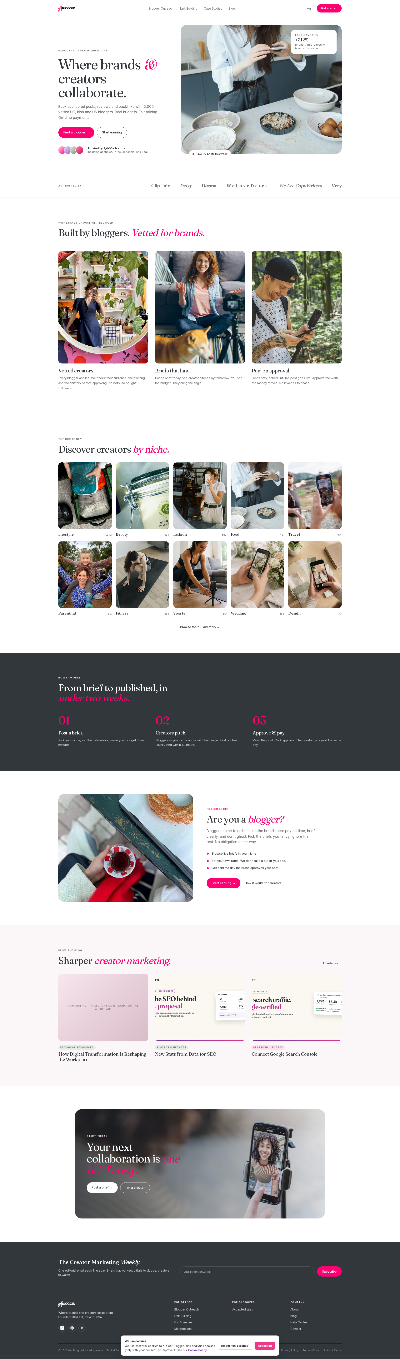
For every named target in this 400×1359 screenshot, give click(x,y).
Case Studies (213, 8)
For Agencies (183, 1322)
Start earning (112, 132)
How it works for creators (263, 883)
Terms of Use (310, 1350)
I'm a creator (135, 1188)
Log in (309, 8)
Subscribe (329, 1271)
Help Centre (298, 1322)
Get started (329, 8)
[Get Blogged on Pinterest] (72, 1328)
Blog (232, 8)
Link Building (188, 8)
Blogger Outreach (161, 8)
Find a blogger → (76, 132)
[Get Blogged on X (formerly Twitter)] (82, 1328)
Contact (295, 1328)
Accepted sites (242, 1309)
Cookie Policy (197, 1350)
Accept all (265, 1345)
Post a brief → (102, 1187)
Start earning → (223, 883)
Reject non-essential (235, 1345)
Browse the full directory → (200, 627)
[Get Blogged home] (68, 8)
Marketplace (183, 1328)
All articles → (332, 963)
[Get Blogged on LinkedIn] (62, 1328)
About (294, 1309)
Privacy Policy (289, 1350)
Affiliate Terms (333, 1350)
